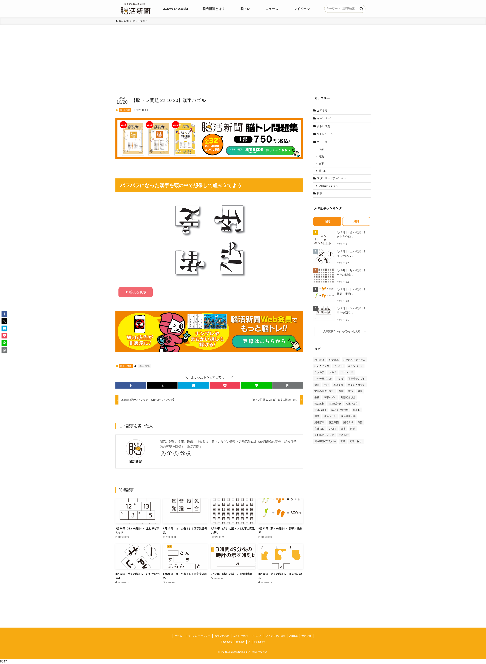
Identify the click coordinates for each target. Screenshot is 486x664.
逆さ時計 (344, 435)
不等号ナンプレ (356, 378)
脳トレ (357, 409)
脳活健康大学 (348, 416)
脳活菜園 (334, 422)
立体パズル (320, 409)
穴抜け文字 (352, 403)
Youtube (240, 641)
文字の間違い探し (324, 391)
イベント (339, 366)
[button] (130, 385)
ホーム (178, 635)
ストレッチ (347, 372)
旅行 (350, 391)
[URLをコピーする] (287, 385)
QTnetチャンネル (328, 186)
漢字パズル (144, 366)
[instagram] (182, 453)
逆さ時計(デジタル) (325, 441)
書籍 (360, 391)
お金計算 (334, 359)
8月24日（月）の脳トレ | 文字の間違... (352, 272)
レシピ (340, 378)
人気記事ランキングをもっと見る (343, 331)
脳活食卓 (348, 422)
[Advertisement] (243, 65)
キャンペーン (325, 118)
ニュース (322, 142)
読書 (343, 428)
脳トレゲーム (325, 134)
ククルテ (319, 372)
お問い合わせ (222, 635)
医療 (321, 149)
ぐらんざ (257, 635)
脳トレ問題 (125, 110)
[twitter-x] (176, 453)
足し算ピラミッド (324, 435)
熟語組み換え (348, 397)
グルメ (332, 372)
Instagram (259, 641)
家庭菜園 (338, 384)
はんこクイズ (321, 366)
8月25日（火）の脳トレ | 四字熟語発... (352, 310)
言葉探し (319, 428)
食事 (321, 163)
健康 (316, 384)
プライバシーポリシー (198, 635)
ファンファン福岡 (275, 635)
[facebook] (169, 453)
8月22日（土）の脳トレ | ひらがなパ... (352, 253)
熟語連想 (319, 403)
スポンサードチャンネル (331, 178)
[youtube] (188, 453)
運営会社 (306, 635)
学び (326, 384)
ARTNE (293, 635)
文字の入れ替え (356, 384)
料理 (341, 391)
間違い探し (356, 441)
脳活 (316, 416)
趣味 (352, 428)
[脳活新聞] (136, 8)
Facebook (226, 641)
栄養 (316, 397)
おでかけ (319, 359)
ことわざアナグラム (354, 359)
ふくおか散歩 (240, 635)
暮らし (322, 171)
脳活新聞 (135, 462)
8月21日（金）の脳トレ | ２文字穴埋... (352, 234)
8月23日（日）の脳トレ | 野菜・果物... (352, 291)
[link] (163, 453)
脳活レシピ (330, 416)
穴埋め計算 (335, 403)
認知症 (332, 428)
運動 (321, 156)
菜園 (360, 422)
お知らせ (322, 110)
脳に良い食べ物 (340, 409)
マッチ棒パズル (323, 378)
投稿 (319, 193)
